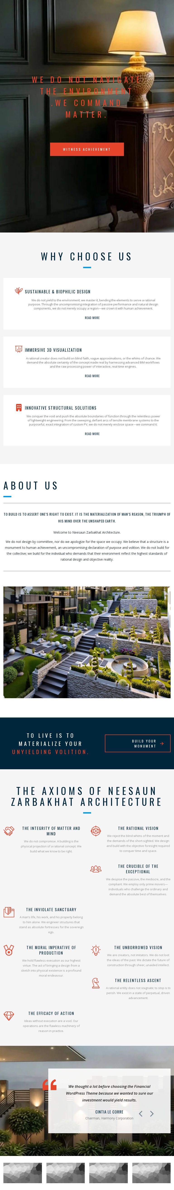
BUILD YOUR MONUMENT (144, 743)
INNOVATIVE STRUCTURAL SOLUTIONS (61, 408)
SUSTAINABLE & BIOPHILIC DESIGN (58, 291)
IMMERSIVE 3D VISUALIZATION (53, 350)
